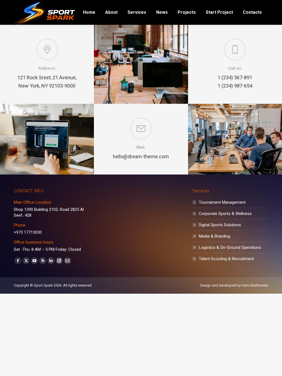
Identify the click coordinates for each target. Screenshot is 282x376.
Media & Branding (214, 236)
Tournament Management (222, 202)
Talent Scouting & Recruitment (226, 258)
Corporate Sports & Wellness (225, 213)
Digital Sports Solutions (220, 224)
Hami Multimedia (255, 285)
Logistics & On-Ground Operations (230, 247)
